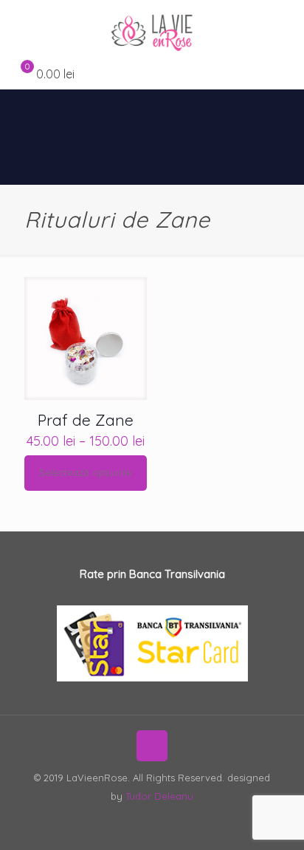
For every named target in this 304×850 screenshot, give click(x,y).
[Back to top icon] (152, 745)
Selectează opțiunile (85, 472)
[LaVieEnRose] (152, 29)
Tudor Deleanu (159, 796)
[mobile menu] (284, 29)
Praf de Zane (86, 419)
